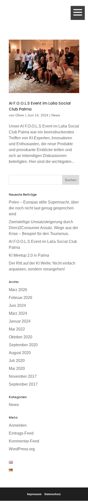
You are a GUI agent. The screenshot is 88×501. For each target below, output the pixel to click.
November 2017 (23, 376)
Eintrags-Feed (21, 433)
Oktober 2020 (20, 337)
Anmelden (18, 425)
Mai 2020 (17, 368)
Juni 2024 (17, 305)
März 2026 (18, 290)
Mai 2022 (17, 329)
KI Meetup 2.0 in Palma (29, 255)
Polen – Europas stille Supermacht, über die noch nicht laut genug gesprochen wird (44, 208)
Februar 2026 (20, 298)
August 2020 (20, 353)
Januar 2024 (20, 321)
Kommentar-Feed (24, 441)
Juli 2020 (17, 361)
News (55, 115)
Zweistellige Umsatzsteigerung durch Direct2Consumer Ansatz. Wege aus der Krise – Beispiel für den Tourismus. (43, 228)
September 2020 (23, 345)
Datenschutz (52, 494)
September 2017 (23, 384)
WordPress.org (22, 449)
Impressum (34, 494)
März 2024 (18, 313)
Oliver (19, 115)
